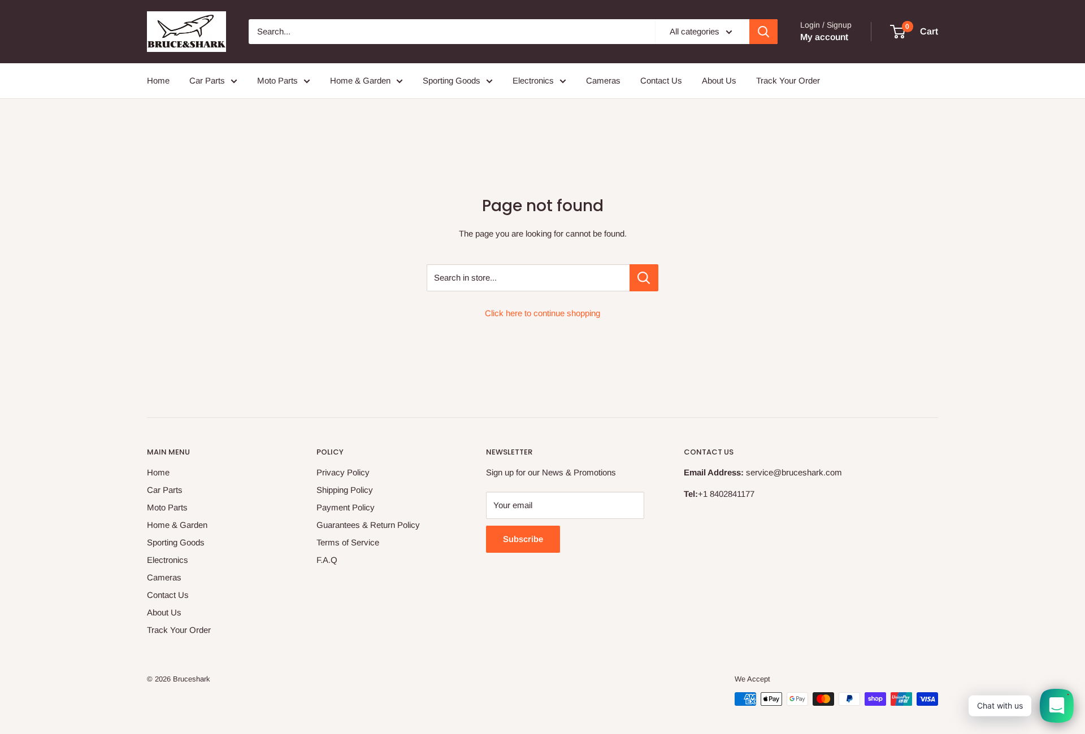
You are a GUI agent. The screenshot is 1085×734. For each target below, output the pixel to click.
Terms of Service (347, 542)
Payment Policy (345, 507)
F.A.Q (326, 560)
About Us (719, 80)
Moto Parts (277, 80)
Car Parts (207, 80)
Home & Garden (360, 80)
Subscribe (523, 539)
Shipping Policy (344, 490)
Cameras (603, 80)
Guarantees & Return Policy (368, 525)
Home (158, 80)
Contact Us (661, 80)
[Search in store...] (644, 277)
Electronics (533, 80)
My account (824, 37)
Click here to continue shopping (542, 313)
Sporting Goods (451, 80)
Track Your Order (788, 80)
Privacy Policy (343, 472)
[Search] (763, 31)
